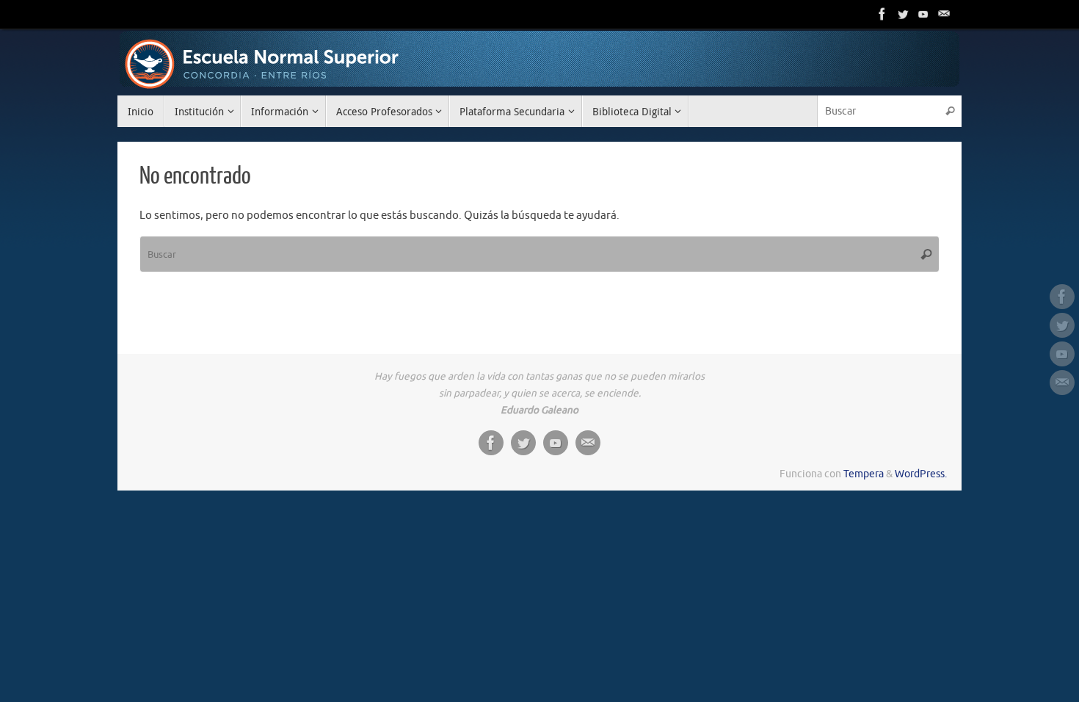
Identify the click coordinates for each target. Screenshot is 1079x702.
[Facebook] (882, 14)
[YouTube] (923, 14)
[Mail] (944, 14)
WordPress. (921, 474)
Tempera (863, 474)
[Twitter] (903, 14)
